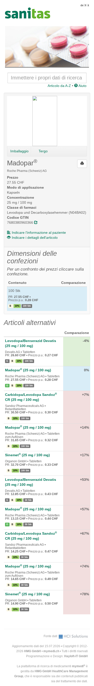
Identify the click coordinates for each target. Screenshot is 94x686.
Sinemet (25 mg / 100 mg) (27, 455)
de (81, 5)
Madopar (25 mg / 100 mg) (28, 370)
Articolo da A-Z (59, 86)
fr (85, 5)
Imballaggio (19, 151)
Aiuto (82, 86)
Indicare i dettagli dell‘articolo (35, 238)
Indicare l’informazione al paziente (39, 233)
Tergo (43, 151)
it (88, 5)
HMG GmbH (32, 651)
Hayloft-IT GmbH (76, 656)
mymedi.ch (51, 651)
